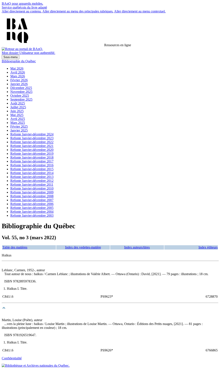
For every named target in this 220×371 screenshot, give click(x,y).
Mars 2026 (17, 76)
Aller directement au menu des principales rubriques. (77, 11)
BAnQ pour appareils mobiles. (22, 3)
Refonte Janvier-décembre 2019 (31, 153)
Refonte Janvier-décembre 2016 (31, 165)
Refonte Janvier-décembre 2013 (31, 177)
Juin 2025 (17, 111)
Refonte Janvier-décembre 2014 (31, 173)
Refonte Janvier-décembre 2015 (31, 169)
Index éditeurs (208, 247)
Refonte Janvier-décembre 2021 (31, 146)
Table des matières (14, 247)
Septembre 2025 (21, 99)
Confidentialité (12, 358)
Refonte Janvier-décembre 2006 (31, 204)
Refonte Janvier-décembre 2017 (31, 161)
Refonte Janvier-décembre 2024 (31, 134)
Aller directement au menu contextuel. (140, 11)
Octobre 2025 (19, 95)
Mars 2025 (17, 122)
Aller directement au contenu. (22, 11)
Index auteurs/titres (137, 247)
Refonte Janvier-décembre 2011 (31, 184)
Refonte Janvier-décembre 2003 (31, 215)
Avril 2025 (17, 119)
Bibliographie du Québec (19, 61)
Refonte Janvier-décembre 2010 (31, 188)
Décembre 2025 (21, 88)
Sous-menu (10, 57)
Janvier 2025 (19, 130)
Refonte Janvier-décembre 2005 (31, 208)
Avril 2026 (17, 72)
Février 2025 (19, 126)
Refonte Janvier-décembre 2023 (31, 138)
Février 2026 (19, 80)
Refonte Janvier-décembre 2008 (31, 196)
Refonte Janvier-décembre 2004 (31, 211)
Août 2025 (17, 103)
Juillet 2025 (18, 107)
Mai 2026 (16, 68)
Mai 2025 (16, 115)
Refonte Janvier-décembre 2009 (31, 192)
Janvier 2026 (19, 84)
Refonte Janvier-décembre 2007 (31, 200)
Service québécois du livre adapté (24, 7)
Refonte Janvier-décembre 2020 (31, 150)
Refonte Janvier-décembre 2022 (31, 142)
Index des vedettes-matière (83, 247)
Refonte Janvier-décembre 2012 (31, 180)
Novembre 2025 (21, 92)
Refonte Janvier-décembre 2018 (31, 157)
